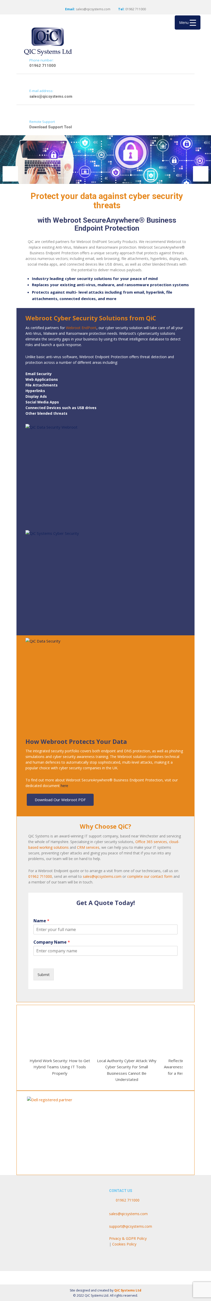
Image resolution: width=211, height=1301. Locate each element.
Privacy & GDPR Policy (128, 1238)
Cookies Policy (124, 1244)
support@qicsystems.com (130, 1226)
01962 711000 (40, 876)
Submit (44, 974)
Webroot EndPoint (81, 327)
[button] (10, 174)
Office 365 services (151, 841)
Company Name (51, 942)
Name (41, 921)
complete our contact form (149, 876)
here (64, 785)
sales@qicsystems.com (93, 9)
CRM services (88, 847)
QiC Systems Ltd (127, 1290)
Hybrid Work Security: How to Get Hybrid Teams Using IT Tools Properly (60, 1067)
